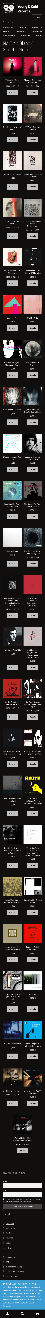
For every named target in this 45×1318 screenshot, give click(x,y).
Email (4, 1190)
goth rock (25, 35)
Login (8, 1242)
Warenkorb (37, 1314)
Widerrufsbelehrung (14, 1266)
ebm (6, 31)
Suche (22, 1314)
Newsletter (10, 1238)
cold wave (8, 27)
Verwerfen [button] (7, 1306)
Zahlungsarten (12, 1276)
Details (12, 92)
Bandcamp (10, 1228)
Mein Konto (7, 1314)
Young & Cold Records (28, 9)
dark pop (22, 27)
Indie (39, 35)
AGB (7, 1262)
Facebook (10, 1223)
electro (20, 31)
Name (5, 1182)
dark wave (37, 27)
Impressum (10, 1257)
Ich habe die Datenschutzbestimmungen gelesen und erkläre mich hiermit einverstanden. (22, 1200)
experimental (9, 35)
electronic (37, 31)
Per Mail (9, 1233)
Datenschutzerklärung (15, 1271)
